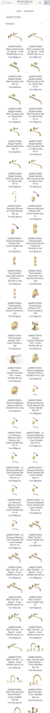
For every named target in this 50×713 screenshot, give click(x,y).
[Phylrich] (25, 2)
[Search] (41, 2)
